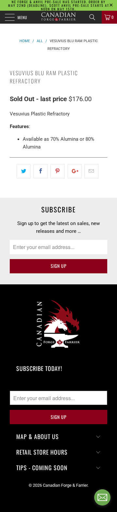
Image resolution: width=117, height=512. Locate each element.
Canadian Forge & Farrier (65, 485)
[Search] (94, 17)
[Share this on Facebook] (40, 171)
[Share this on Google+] (75, 171)
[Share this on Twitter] (24, 171)
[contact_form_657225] (102, 497)
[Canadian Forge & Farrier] (58, 17)
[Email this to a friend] (91, 171)
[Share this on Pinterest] (57, 171)
